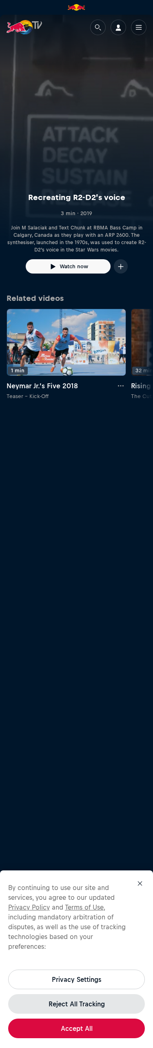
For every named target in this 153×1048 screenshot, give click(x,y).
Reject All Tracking (77, 1004)
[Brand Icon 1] (76, 7)
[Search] (98, 27)
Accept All (77, 1028)
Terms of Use (84, 907)
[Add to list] (121, 266)
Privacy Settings (76, 979)
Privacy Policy (29, 907)
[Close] (140, 883)
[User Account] (118, 27)
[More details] (121, 386)
